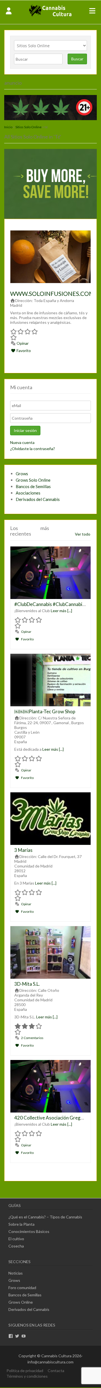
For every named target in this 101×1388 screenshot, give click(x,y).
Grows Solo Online (33, 480)
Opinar (22, 343)
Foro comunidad (22, 1287)
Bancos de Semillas (33, 486)
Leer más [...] (61, 610)
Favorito (23, 350)
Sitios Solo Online (28, 127)
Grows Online (20, 1302)
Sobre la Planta (21, 1224)
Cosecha (16, 1246)
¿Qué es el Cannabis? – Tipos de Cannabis (45, 1216)
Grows (22, 473)
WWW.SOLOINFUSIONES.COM (52, 293)
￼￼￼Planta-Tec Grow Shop (44, 711)
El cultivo (16, 1238)
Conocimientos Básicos (28, 1231)
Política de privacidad (24, 1370)
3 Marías (23, 850)
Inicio (8, 127)
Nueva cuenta (22, 442)
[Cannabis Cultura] (50, 16)
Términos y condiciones (27, 1376)
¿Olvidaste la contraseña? (32, 448)
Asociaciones (28, 492)
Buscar (77, 58)
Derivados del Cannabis (38, 499)
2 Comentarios (31, 1038)
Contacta (56, 1370)
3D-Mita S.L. (27, 984)
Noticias (15, 1273)
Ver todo (82, 534)
